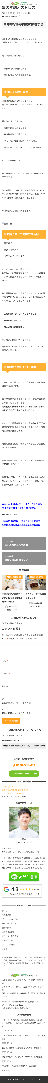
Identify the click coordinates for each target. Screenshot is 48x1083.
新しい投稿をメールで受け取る (16, 713)
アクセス (21, 507)
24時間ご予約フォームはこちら (24, 773)
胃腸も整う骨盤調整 (21, 521)
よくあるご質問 (8, 932)
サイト (5, 686)
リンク (4, 949)
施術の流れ (6, 927)
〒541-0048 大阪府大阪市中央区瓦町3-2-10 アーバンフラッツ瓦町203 (15, 790)
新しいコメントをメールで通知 (16, 703)
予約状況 (32, 507)
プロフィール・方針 (10, 919)
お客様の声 (6, 915)
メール (6, 673)
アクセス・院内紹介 (10, 936)
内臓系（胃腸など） (13, 16)
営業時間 (11, 507)
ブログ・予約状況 (9, 944)
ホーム (7, 504)
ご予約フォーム (8, 940)
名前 (5, 660)
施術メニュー (19, 504)
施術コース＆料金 (9, 923)
